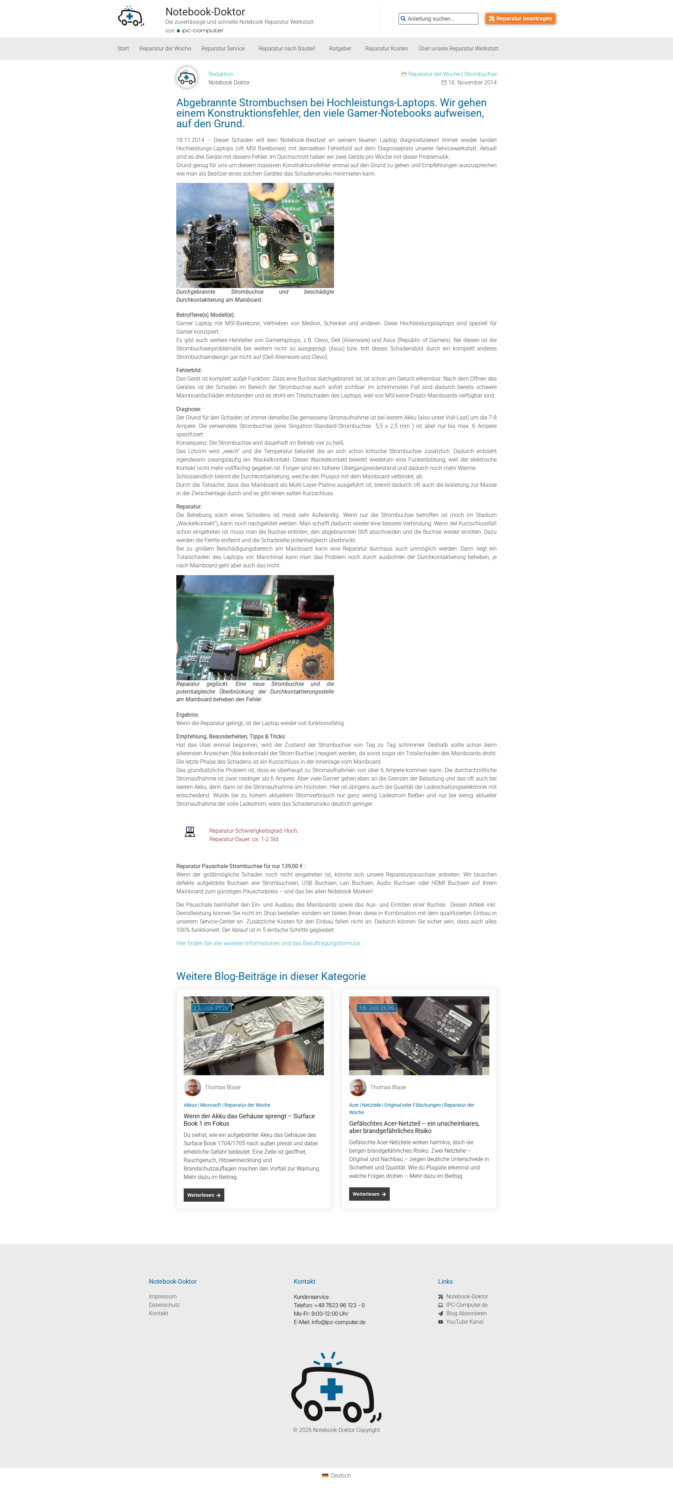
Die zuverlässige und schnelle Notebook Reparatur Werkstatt (239, 22)
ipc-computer (203, 30)
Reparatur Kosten (386, 48)
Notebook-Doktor (205, 12)
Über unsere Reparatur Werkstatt (458, 48)
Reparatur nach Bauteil (287, 48)
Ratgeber (340, 48)
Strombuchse (480, 74)
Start (123, 48)
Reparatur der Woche (165, 48)
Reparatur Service (223, 48)
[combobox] (438, 19)
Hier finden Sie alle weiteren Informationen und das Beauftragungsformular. (268, 943)
